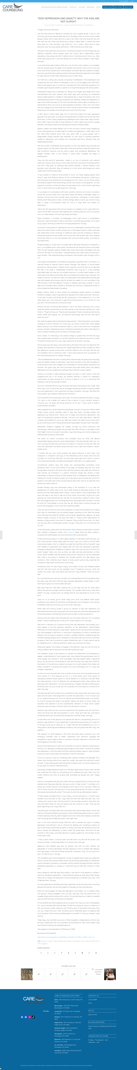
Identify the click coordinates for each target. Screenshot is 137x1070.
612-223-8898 (92, 999)
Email (90, 1003)
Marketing (90, 25)
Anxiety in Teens (46, 941)
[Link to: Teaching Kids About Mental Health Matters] (74, 974)
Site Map (46, 1011)
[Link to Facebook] (106, 1065)
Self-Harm (81, 25)
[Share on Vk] (82, 952)
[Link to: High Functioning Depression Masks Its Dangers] (27, 974)
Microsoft (85, 379)
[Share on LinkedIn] (68, 952)
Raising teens (62, 941)
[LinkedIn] (22, 1017)
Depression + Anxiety (63, 25)
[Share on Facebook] (41, 952)
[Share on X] (48, 952)
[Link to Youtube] (115, 1065)
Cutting (55, 941)
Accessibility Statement (66, 1065)
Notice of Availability (87, 1065)
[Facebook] (25, 1017)
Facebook (70, 532)
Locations (132, 1)
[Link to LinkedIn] (110, 1065)
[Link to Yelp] (113, 1065)
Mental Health (73, 25)
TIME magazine (42, 944)
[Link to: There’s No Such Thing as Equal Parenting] (50, 974)
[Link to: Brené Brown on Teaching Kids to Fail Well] (38, 974)
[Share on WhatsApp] (54, 952)
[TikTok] (33, 1017)
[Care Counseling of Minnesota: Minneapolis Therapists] (13, 7)
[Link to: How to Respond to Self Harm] (110, 974)
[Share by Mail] (96, 952)
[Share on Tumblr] (75, 952)
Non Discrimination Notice (77, 1065)
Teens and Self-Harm (92, 941)
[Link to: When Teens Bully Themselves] (98, 974)
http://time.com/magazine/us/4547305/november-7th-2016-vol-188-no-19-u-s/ (66, 937)
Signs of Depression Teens (76, 941)
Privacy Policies (58, 1065)
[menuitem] (131, 1)
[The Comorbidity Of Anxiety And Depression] (1, 535)
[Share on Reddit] (89, 952)
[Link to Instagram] (108, 1065)
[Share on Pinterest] (61, 952)
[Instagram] (29, 1017)
